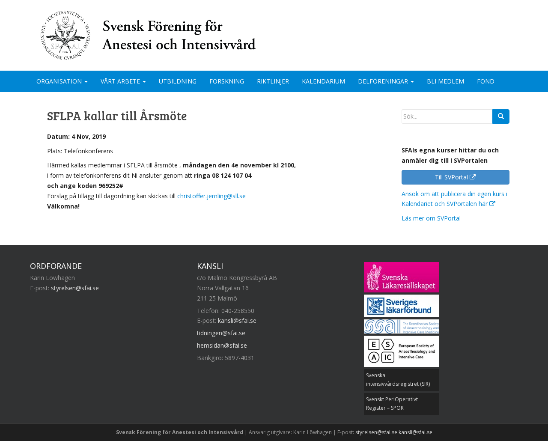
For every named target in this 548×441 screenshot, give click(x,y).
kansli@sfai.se (237, 320)
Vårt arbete (121, 81)
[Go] (500, 116)
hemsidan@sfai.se (222, 345)
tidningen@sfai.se (221, 333)
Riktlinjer (273, 81)
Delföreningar (384, 81)
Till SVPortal (452, 177)
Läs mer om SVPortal (431, 218)
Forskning (226, 81)
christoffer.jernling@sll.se (211, 196)
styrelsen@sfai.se (75, 288)
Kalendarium (323, 81)
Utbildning (178, 81)
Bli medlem (445, 81)
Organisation (59, 81)
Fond (485, 81)
